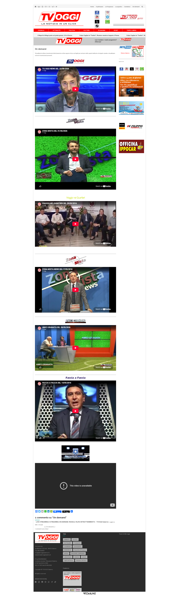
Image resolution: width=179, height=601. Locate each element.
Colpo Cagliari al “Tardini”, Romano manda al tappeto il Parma (57, 35)
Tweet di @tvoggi (124, 534)
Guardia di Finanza (80, 550)
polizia (66, 553)
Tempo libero (131, 30)
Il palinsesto (99, 6)
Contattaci (127, 6)
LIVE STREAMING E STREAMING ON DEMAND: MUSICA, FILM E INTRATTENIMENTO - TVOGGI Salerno (72, 522)
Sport (116, 30)
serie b (84, 557)
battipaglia (67, 543)
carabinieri (67, 546)
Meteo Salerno (125, 53)
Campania (77, 543)
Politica (72, 30)
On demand (135, 6)
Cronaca (41, 30)
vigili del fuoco (68, 560)
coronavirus (77, 546)
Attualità (56, 30)
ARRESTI (67, 539)
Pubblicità (66, 568)
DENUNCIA (67, 550)
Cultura (86, 30)
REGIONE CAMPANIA (78, 553)
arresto (75, 539)
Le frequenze (109, 6)
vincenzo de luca (81, 560)
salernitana (67, 557)
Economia (101, 30)
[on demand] (75, 61)
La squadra (118, 6)
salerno (76, 557)
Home (92, 6)
